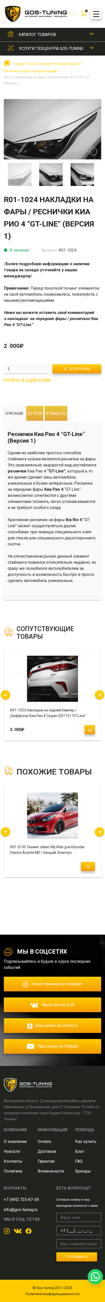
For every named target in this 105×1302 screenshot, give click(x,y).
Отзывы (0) (56, 413)
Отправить (77, 1257)
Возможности (51, 1171)
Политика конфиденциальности (52, 1294)
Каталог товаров (37, 34)
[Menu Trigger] (96, 14)
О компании (15, 1141)
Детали (35, 413)
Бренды (83, 1171)
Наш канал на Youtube (57, 1046)
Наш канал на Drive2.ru (56, 1025)
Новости (12, 1151)
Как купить (85, 1141)
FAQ (79, 1161)
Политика (13, 1171)
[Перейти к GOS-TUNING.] (7, 65)
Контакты (13, 1161)
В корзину (80, 369)
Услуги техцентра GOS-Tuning (51, 48)
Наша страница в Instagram (57, 984)
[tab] (14, 413)
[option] (52, 129)
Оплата (44, 1141)
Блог (79, 1151)
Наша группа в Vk (58, 1004)
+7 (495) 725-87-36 (21, 1199)
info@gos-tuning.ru (20, 1209)
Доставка (47, 1151)
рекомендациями (37, 300)
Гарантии (46, 1161)
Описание (14, 413)
